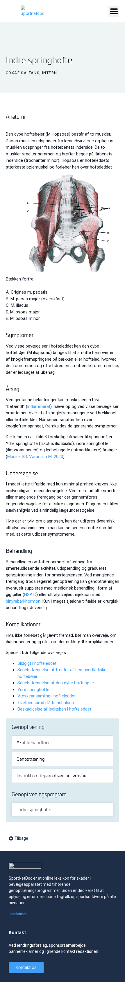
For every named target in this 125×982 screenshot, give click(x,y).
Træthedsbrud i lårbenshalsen (45, 702)
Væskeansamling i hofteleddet (46, 696)
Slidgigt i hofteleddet (36, 663)
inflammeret (38, 406)
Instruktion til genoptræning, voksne (51, 775)
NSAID (30, 594)
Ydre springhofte (33, 689)
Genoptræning (31, 759)
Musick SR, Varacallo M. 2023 (35, 456)
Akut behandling (33, 742)
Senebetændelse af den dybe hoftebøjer (55, 682)
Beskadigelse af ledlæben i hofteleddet (54, 709)
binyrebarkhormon (23, 601)
